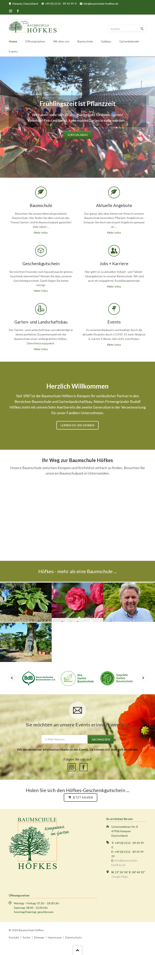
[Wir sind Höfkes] (129, 602)
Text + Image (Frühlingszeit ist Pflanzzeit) (65, 165)
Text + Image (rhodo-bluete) (80, 165)
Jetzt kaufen (82, 797)
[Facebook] (18, 11)
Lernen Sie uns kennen (77, 425)
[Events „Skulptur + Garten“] (26, 642)
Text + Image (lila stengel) (70, 165)
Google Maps (119, 876)
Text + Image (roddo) (85, 165)
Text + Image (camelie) (60, 165)
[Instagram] (10, 11)
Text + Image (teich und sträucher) (89, 165)
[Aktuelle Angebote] (26, 602)
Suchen (142, 29)
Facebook (84, 767)
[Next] (150, 117)
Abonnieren (101, 739)
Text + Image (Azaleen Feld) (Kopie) (75, 165)
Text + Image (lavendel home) (94, 165)
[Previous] (4, 117)
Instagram (72, 767)
